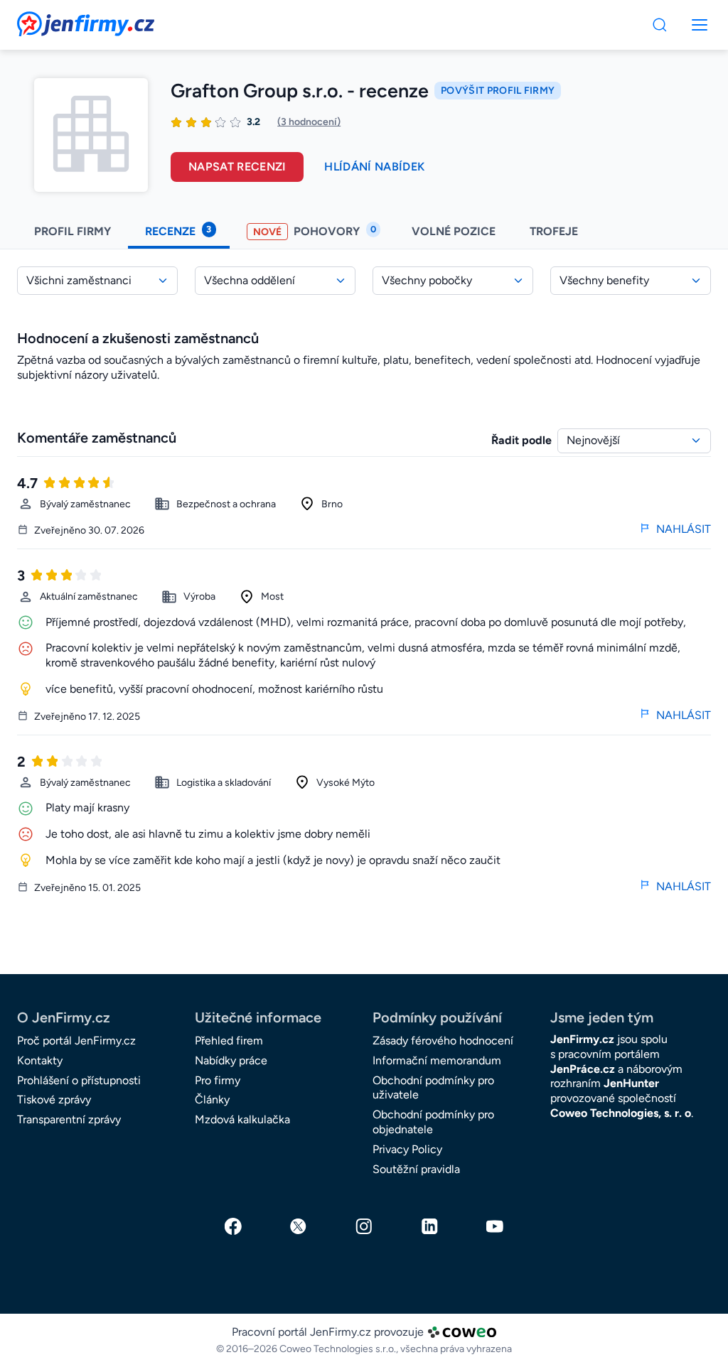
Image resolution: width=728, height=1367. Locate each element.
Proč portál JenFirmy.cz (76, 1040)
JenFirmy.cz (55, 19)
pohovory (314, 231)
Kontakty (40, 1060)
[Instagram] (364, 1226)
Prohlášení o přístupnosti (79, 1080)
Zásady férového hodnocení (443, 1040)
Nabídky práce (231, 1060)
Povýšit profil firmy (498, 91)
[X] (298, 1226)
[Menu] (659, 24)
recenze (178, 231)
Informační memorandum (437, 1060)
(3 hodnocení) (309, 122)
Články (212, 1099)
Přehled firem (229, 1040)
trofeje (555, 231)
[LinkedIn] (429, 1226)
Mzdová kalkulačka (242, 1119)
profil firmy (72, 231)
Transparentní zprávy (69, 1119)
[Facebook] (233, 1226)
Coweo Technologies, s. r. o (620, 1113)
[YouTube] (494, 1226)
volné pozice (454, 231)
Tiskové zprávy (54, 1099)
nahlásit (683, 529)
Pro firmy (217, 1080)
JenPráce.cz (582, 1069)
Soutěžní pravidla (416, 1169)
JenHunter (631, 1083)
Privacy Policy (407, 1149)
